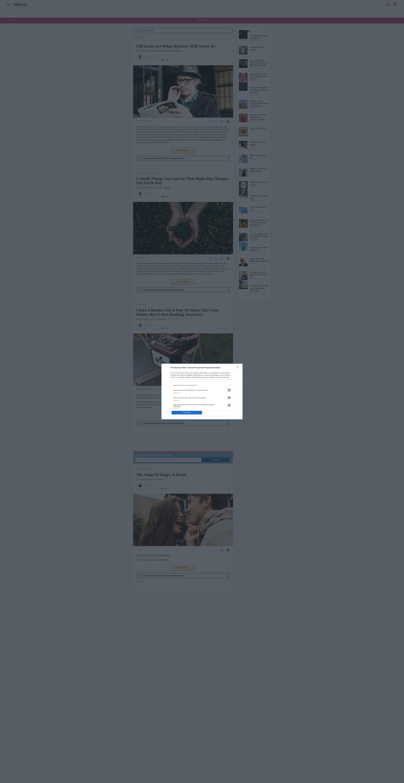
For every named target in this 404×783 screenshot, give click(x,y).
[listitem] (202, 385)
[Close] (238, 368)
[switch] (228, 390)
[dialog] (202, 391)
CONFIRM (187, 412)
